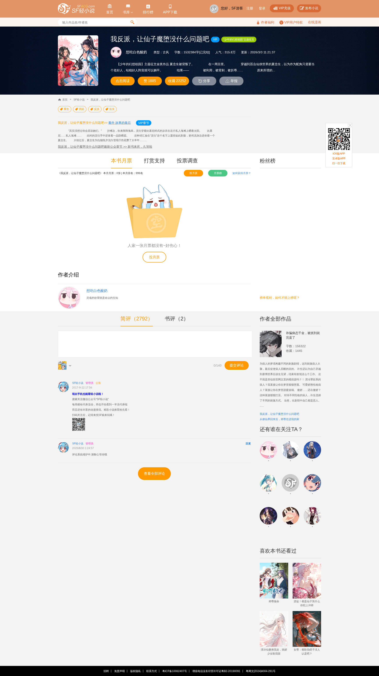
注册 (250, 8)
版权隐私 (135, 671)
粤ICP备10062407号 (174, 671)
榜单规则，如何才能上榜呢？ (280, 297)
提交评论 (237, 365)
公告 (98, 383)
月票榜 (218, 173)
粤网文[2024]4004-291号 (260, 671)
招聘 (106, 671)
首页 (65, 99)
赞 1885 (150, 81)
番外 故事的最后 (119, 122)
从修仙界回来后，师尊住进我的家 (279, 419)
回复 (248, 443)
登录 (262, 8)
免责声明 (119, 671)
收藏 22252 (177, 81)
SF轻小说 (79, 99)
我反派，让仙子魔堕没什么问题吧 (110, 99)
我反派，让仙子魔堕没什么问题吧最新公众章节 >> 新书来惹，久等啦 (105, 146)
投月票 (193, 173)
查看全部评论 (154, 473)
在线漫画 (314, 22)
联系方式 (151, 671)
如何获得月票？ (241, 173)
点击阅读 (123, 81)
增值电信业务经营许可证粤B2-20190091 (216, 671)
